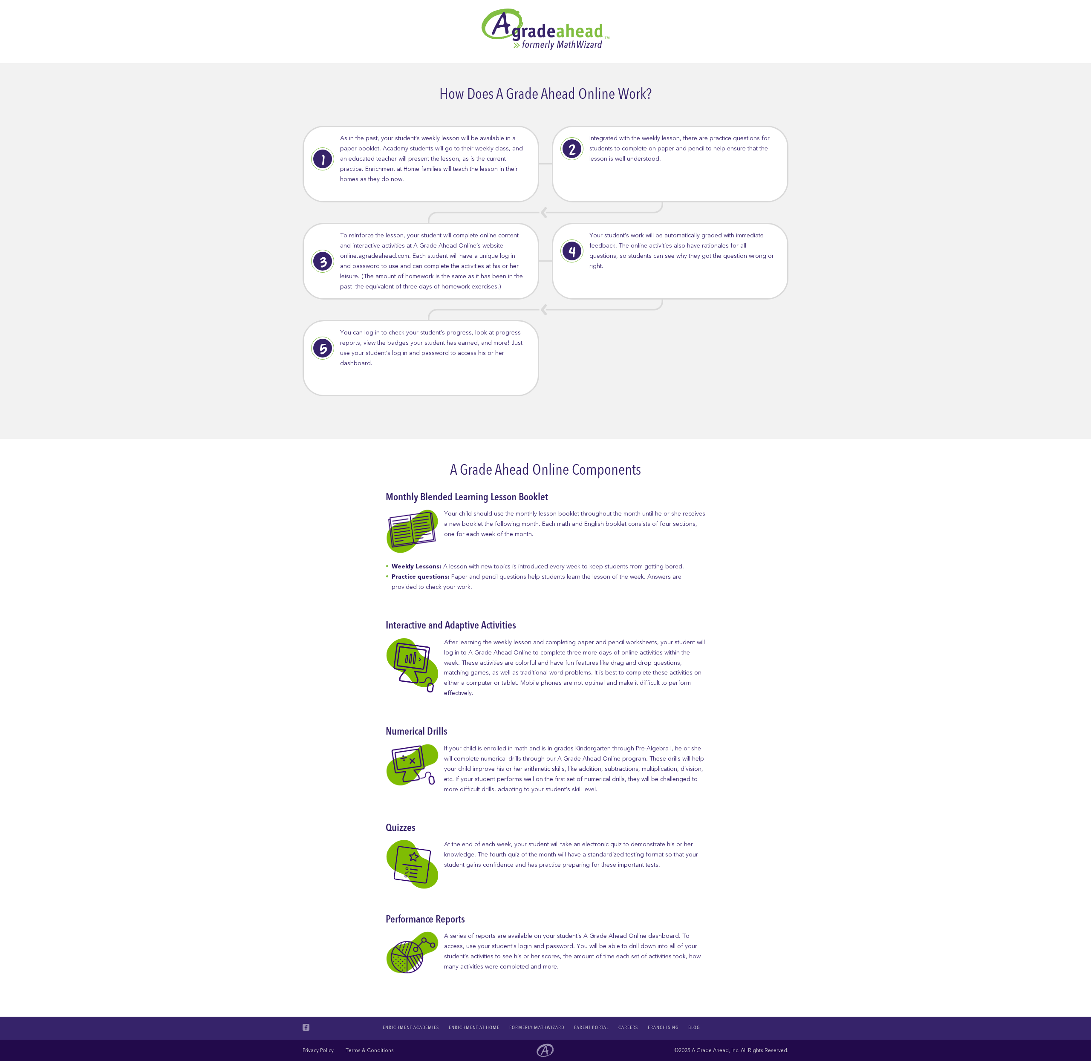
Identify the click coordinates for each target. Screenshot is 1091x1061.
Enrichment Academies (411, 1027)
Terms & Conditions (370, 1050)
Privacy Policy (318, 1050)
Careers (628, 1027)
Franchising (663, 1027)
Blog (694, 1027)
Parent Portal (591, 1027)
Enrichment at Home (474, 1027)
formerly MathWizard (536, 1027)
